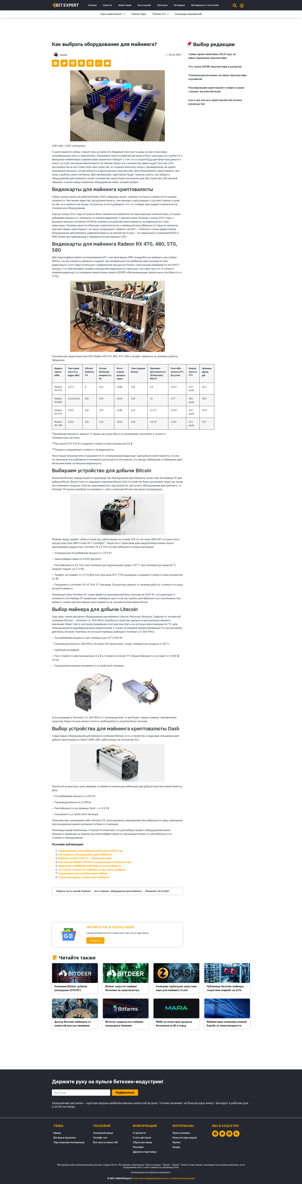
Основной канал (103, 1132)
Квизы (57, 1132)
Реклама (138, 1147)
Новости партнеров (184, 1137)
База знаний (144, 5)
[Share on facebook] (72, 63)
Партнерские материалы (68, 1142)
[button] (95, 940)
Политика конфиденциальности (150, 1178)
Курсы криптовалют (111, 14)
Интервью (179, 5)
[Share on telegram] (55, 63)
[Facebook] (229, 1133)
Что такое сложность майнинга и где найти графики (91, 869)
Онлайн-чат (100, 1137)
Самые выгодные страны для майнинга (83, 877)
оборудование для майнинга (126, 891)
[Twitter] (222, 1133)
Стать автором (142, 1137)
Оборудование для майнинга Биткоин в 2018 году (90, 850)
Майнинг (86, 891)
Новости (107, 5)
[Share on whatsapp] (98, 63)
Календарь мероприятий (188, 14)
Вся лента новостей (105, 1142)
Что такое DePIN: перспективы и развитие (215, 66)
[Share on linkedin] (90, 63)
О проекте (139, 1132)
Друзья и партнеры (145, 1151)
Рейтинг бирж (138, 14)
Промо (176, 1142)
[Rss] (236, 1133)
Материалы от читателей (204, 5)
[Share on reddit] (81, 63)
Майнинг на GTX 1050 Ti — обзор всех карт (85, 858)
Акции (176, 1147)
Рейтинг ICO (159, 14)
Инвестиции (124, 5)
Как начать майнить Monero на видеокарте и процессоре (94, 862)
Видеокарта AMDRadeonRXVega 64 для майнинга (89, 865)
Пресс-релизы (181, 1132)
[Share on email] (107, 63)
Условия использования (182, 1178)
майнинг (104, 891)
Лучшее (92, 5)
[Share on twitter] (64, 63)
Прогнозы (162, 5)
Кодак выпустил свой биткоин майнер (82, 873)
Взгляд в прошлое (64, 1137)
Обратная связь (142, 1142)
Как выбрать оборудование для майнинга (85, 854)
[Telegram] (215, 1133)
